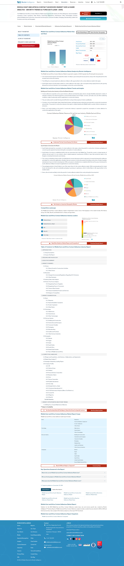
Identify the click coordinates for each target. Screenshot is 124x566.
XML (18, 557)
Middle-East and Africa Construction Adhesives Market (72, 493)
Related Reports (46, 489)
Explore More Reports (57, 489)
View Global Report (82, 32)
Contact (87, 2)
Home (18, 525)
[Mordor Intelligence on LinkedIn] (67, 539)
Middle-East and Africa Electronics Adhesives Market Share (94, 493)
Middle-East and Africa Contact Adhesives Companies (55, 516)
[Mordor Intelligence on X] (73, 539)
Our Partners (34, 532)
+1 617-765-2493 (100, 2)
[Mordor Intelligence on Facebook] (70, 539)
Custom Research (48, 2)
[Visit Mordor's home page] (25, 2)
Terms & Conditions (36, 551)
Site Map (33, 557)
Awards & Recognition (22, 538)
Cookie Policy (34, 554)
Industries (80, 2)
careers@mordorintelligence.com (74, 532)
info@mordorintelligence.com (53, 542)
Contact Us (33, 544)
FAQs (32, 538)
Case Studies (34, 541)
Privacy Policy (20, 554)
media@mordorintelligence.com (54, 547)
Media (18, 535)
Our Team (33, 528)
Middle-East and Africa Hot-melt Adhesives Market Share (49, 499)
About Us (19, 528)
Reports (39, 2)
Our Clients (20, 532)
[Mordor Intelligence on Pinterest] (76, 539)
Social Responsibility (36, 535)
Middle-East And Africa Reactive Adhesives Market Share (71, 499)
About (57, 2)
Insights (19, 541)
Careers (19, 551)
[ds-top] (93, 18)
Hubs (32, 547)
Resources (73, 2)
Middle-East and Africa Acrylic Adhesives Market (51, 493)
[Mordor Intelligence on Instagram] (79, 539)
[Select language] (92, 2)
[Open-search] (121, 2)
